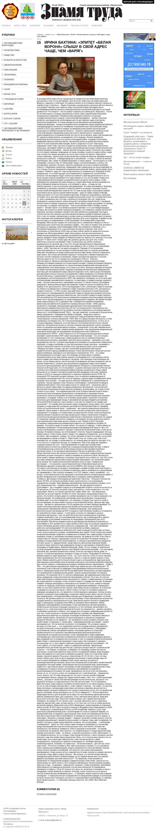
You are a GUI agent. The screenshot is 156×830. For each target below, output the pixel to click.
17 (4, 203)
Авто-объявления (13, 165)
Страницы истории (13, 99)
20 (16, 203)
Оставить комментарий (46, 794)
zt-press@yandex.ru (53, 820)
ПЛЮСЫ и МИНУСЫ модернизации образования (136, 169)
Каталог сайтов (12, 119)
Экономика (10, 75)
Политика (9, 80)
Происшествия (12, 50)
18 (8, 203)
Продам (9, 147)
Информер (97, 26)
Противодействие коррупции (12, 44)
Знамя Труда (10, 11)
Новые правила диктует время (137, 174)
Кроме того (10, 94)
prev (2, 233)
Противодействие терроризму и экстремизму (16, 129)
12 (12, 199)
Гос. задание (10, 123)
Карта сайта (20, 26)
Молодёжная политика (16, 84)
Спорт (7, 89)
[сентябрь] (25, 182)
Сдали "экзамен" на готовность (138, 132)
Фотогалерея (10, 114)
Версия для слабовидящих (138, 2)
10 (4, 199)
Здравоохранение (13, 65)
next (31, 233)
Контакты (35, 26)
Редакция (48, 26)
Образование (10, 70)
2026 (14, 184)
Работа (9, 158)
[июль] (6, 182)
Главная (6, 26)
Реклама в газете (79, 26)
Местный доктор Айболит (135, 122)
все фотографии (8, 243)
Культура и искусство (15, 60)
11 (8, 199)
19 (12, 203)
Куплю (9, 151)
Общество (9, 55)
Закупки (8, 109)
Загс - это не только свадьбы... (137, 157)
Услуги (9, 154)
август (14, 181)
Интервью (9, 104)
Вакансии (62, 26)
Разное (9, 162)
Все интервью (130, 178)
